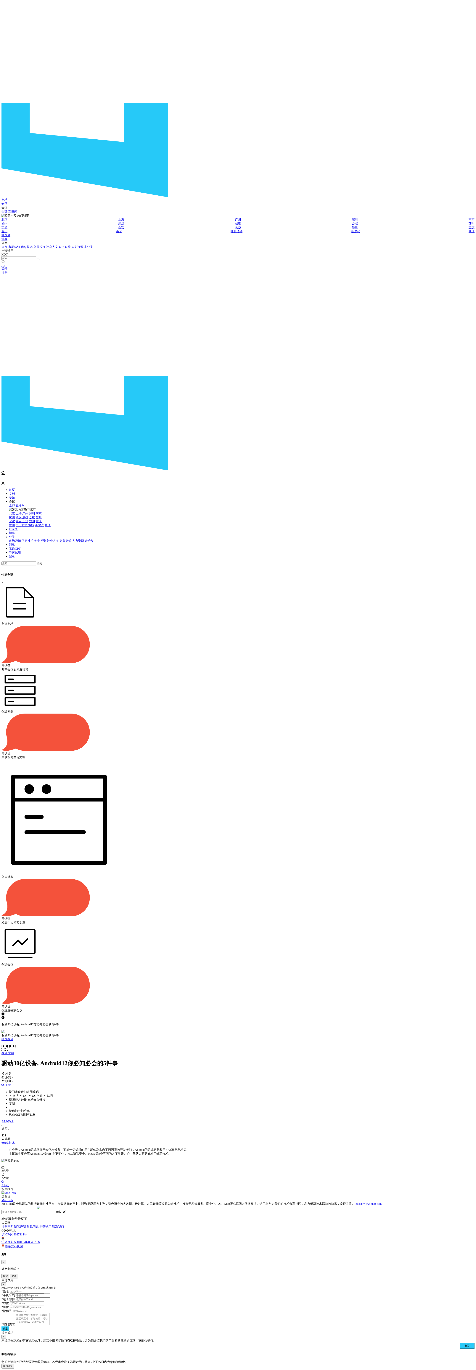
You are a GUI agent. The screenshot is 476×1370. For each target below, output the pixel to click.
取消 (14, 1276)
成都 (238, 223)
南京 (472, 219)
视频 (4, 1053)
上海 (121, 219)
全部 (4, 211)
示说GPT (15, 548)
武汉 (121, 223)
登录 (4, 268)
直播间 (12, 211)
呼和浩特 (236, 231)
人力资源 (77, 246)
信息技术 (27, 246)
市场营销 (14, 246)
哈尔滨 (355, 231)
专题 (4, 203)
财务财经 (65, 246)
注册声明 (7, 1226)
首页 (12, 489)
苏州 (472, 223)
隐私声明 (20, 1226)
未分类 (88, 246)
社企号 (5, 235)
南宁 (119, 231)
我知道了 (8, 1366)
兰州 (4, 231)
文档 (4, 199)
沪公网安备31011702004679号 (20, 1242)
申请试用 (15, 552)
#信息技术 (8, 1142)
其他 (472, 231)
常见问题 (33, 1226)
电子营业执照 (14, 1246)
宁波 (4, 227)
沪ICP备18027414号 (14, 1234)
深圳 (355, 219)
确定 (40, 563)
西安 (121, 227)
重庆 (472, 227)
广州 (238, 219)
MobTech (8, 1121)
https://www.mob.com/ (369, 1203)
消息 (12, 544)
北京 (4, 219)
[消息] (2, 265)
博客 (4, 239)
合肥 (355, 223)
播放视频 (7, 1039)
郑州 (355, 227)
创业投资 (39, 246)
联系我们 (58, 1226)
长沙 (238, 227)
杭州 (4, 223)
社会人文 (52, 246)
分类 (12, 536)
